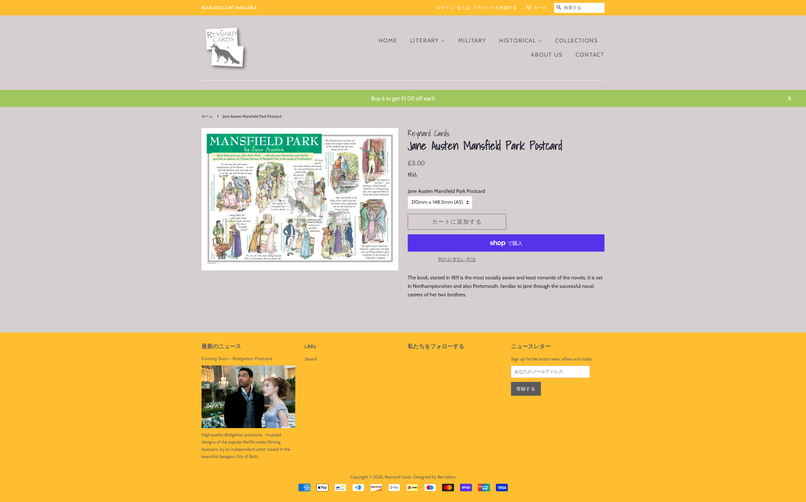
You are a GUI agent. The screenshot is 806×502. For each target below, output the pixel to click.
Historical (518, 40)
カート (540, 7)
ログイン (445, 7)
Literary (425, 40)
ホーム (207, 116)
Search (311, 358)
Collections (576, 40)
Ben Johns (447, 476)
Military (472, 40)
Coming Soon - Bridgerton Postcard (237, 358)
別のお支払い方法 (457, 259)
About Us (547, 54)
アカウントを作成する (495, 7)
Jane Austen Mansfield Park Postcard (446, 191)
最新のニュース (221, 346)
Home (388, 40)
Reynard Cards (398, 476)
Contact (590, 54)
